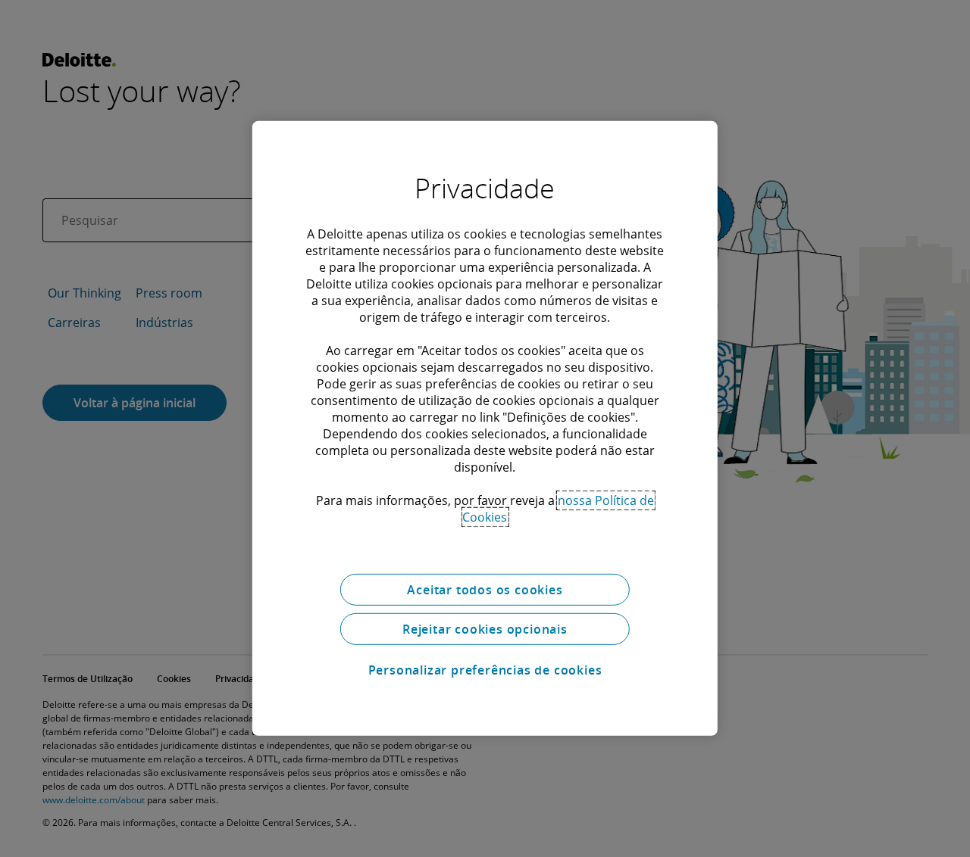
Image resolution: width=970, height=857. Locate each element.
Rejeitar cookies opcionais (485, 629)
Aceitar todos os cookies (484, 589)
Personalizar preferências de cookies (485, 670)
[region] (485, 428)
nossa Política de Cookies (558, 508)
